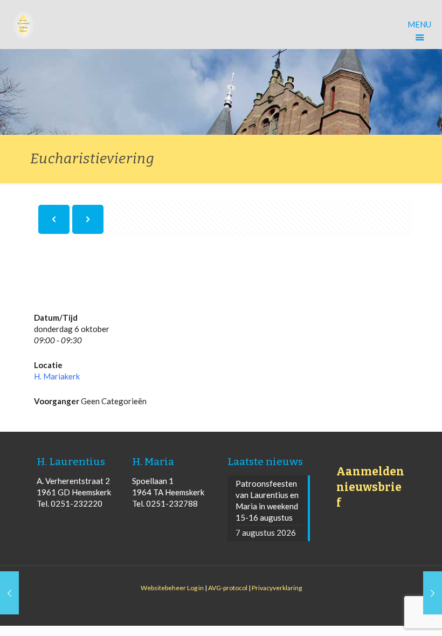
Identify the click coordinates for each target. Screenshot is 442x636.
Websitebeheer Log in (172, 588)
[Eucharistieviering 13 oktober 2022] (432, 592)
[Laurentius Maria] (24, 24)
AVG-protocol (227, 588)
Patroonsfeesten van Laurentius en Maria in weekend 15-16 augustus (267, 500)
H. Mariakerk (57, 376)
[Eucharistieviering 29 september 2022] (9, 592)
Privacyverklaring (277, 588)
